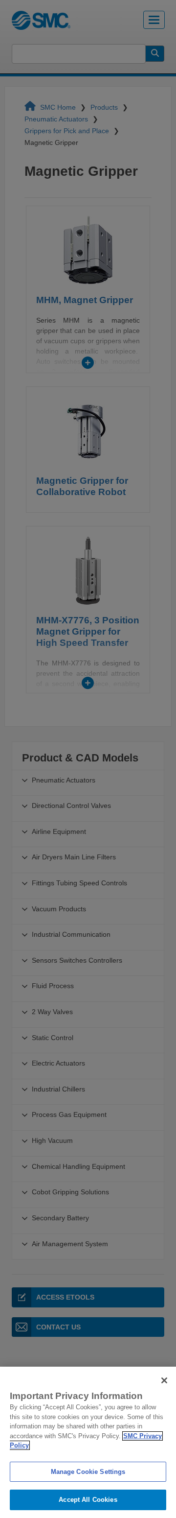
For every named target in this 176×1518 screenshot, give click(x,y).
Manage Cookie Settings (88, 1471)
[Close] (164, 1380)
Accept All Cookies (88, 1499)
